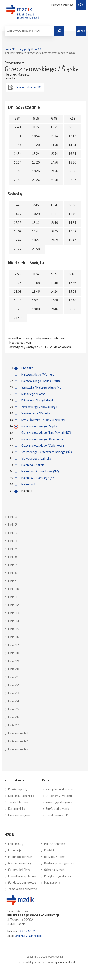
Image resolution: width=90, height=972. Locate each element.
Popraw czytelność (62, 5)
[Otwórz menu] (81, 31)
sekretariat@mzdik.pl (28, 936)
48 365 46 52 (26, 931)
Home (8, 49)
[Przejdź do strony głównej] (23, 12)
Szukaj (59, 31)
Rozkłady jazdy (21, 49)
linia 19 (36, 49)
